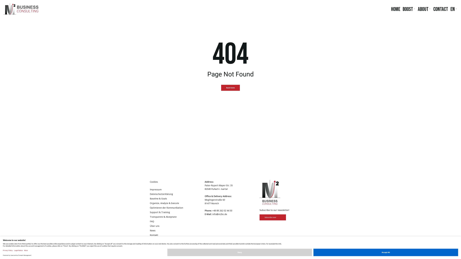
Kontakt (154, 235)
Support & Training (160, 212)
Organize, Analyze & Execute (164, 203)
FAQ (152, 221)
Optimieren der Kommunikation (166, 207)
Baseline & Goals (158, 198)
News (152, 230)
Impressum (156, 189)
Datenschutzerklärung (161, 194)
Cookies (154, 181)
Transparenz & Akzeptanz (163, 216)
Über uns (154, 225)
